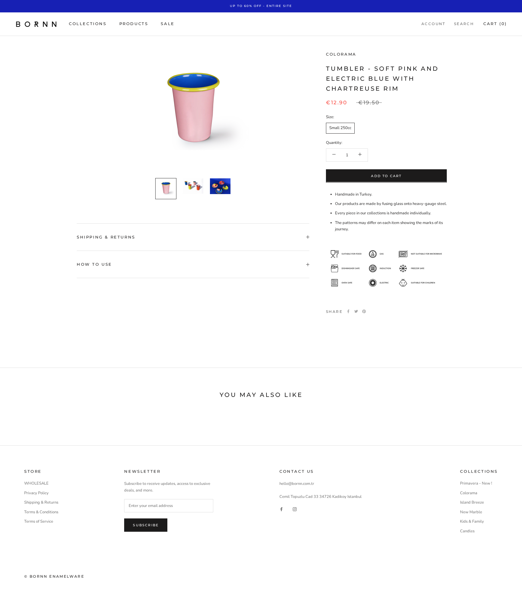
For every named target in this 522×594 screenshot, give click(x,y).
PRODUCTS (133, 23)
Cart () (495, 23)
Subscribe (146, 525)
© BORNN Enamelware (54, 576)
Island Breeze (472, 502)
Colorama (341, 54)
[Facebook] (348, 311)
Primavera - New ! (476, 483)
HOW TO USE (94, 264)
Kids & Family (472, 521)
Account (433, 23)
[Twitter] (356, 311)
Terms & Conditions (41, 512)
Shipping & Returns (41, 502)
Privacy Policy (36, 493)
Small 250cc (340, 127)
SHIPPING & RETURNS (106, 237)
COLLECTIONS (88, 23)
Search (464, 23)
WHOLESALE (36, 483)
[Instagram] (295, 509)
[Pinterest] (364, 311)
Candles (467, 531)
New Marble (471, 512)
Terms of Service (38, 521)
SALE (167, 23)
